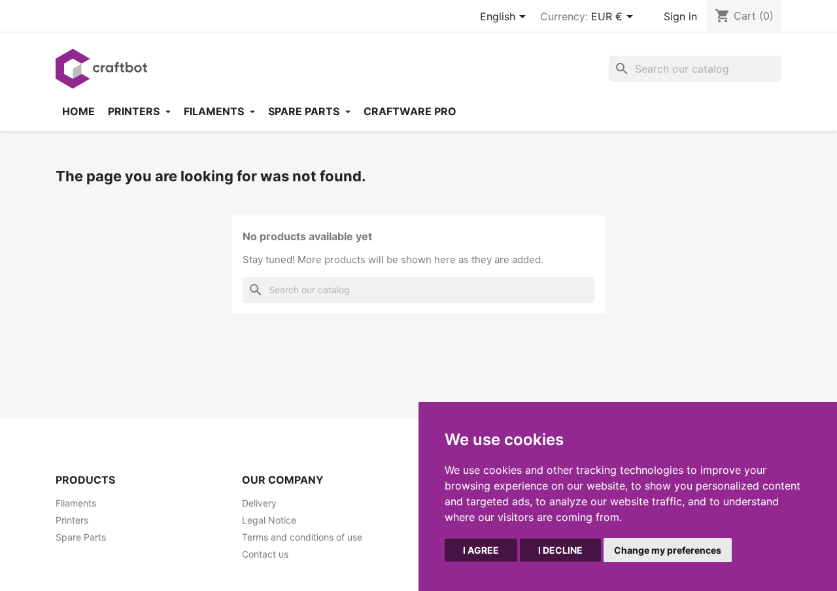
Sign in (680, 16)
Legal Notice (269, 520)
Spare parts (305, 111)
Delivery (259, 503)
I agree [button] (481, 550)
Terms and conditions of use (302, 537)
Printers (135, 111)
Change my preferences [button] (667, 550)
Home (78, 111)
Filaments (215, 111)
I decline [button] (560, 550)
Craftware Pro (410, 111)
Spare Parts (81, 537)
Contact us (265, 554)
